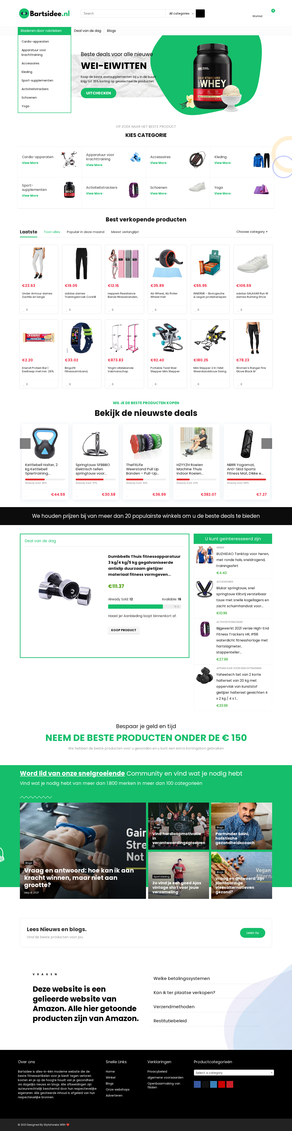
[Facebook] (197, 1084)
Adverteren (114, 1095)
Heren (220, 547)
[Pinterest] (229, 1084)
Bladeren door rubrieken (41, 30)
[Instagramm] (213, 1084)
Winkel (110, 1077)
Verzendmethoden (174, 1007)
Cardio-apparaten (35, 41)
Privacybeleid (157, 1071)
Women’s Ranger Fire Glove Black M (251, 369)
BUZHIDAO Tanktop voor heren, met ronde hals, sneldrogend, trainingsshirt (242, 559)
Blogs (111, 30)
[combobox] (234, 1073)
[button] (204, 978)
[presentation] (25, 443)
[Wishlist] (257, 11)
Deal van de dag (87, 30)
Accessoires (30, 63)
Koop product (123, 630)
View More (30, 163)
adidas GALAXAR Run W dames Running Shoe (252, 295)
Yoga (25, 106)
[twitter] (205, 1084)
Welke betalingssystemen (181, 978)
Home (110, 1071)
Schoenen (29, 97)
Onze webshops (118, 1089)
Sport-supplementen (37, 80)
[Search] (200, 13)
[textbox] (234, 1073)
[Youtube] (221, 1084)
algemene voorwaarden (165, 1077)
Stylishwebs (51, 1125)
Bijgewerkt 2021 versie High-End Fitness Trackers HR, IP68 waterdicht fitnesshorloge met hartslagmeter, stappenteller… (242, 640)
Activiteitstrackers (35, 89)
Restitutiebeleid (170, 1021)
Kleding (27, 72)
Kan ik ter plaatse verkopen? (184, 993)
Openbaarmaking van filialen (163, 1085)
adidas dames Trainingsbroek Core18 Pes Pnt (80, 296)
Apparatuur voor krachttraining (34, 52)
